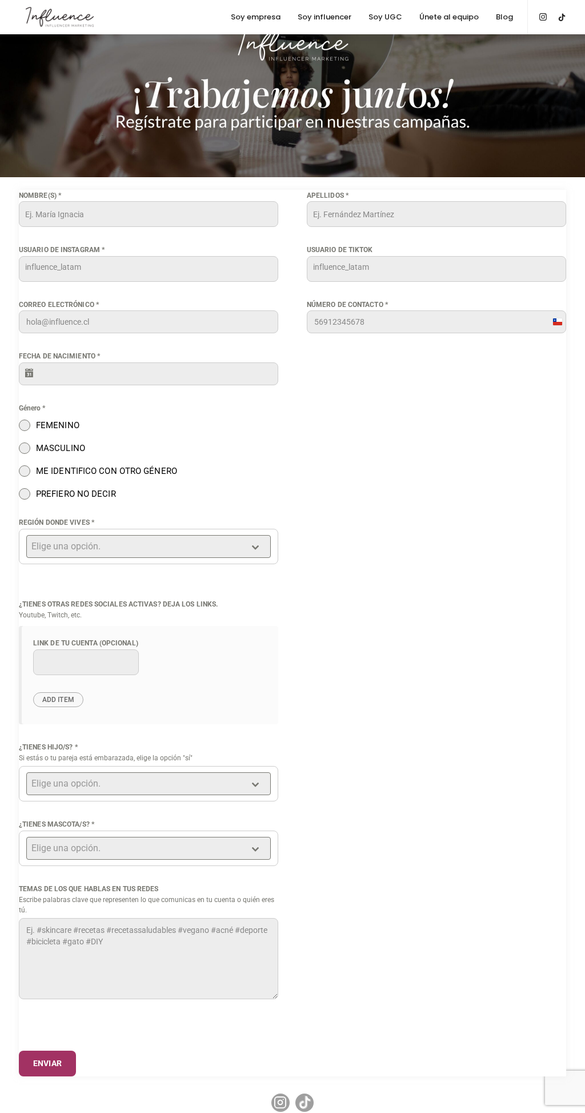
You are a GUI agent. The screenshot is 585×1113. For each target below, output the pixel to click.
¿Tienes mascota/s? (56, 824)
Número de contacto (347, 305)
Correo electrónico (59, 305)
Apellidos (327, 196)
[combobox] (148, 546)
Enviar (47, 1063)
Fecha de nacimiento (59, 356)
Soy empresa (256, 16)
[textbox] (138, 546)
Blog (504, 16)
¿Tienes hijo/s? (48, 747)
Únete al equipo (449, 16)
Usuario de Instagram (62, 250)
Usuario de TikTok (340, 250)
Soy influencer (324, 16)
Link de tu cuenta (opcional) (85, 643)
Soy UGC (385, 16)
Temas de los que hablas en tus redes (89, 889)
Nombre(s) (40, 196)
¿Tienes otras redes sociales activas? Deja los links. (118, 604)
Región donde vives (56, 522)
